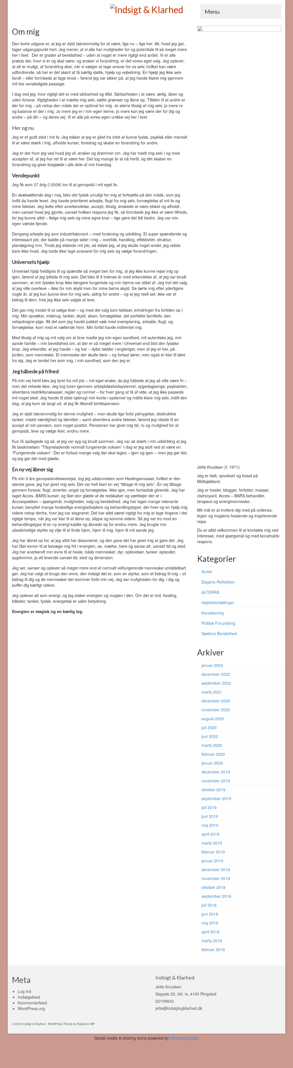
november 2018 (215, 878)
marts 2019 (211, 843)
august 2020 (212, 718)
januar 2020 (212, 763)
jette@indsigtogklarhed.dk (178, 1008)
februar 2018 (213, 949)
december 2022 (215, 674)
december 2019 (215, 772)
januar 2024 (212, 665)
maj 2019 (209, 825)
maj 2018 (209, 923)
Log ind (24, 991)
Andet (206, 571)
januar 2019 (212, 860)
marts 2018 (211, 940)
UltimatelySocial (184, 1038)
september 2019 (216, 798)
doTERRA (210, 592)
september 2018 (216, 896)
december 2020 (215, 701)
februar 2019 (213, 852)
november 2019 (215, 781)
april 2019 (210, 834)
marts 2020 (211, 745)
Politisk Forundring (218, 623)
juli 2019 (209, 807)
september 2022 (216, 683)
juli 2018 (209, 905)
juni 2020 (209, 736)
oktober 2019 (213, 789)
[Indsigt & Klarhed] (146, 9)
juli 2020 (209, 727)
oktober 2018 (213, 887)
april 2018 (210, 931)
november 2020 (215, 709)
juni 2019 (209, 816)
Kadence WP (86, 1024)
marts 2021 (211, 692)
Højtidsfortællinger (217, 602)
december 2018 (215, 869)
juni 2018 (209, 914)
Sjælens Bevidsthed (219, 633)
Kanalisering (212, 613)
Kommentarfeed (32, 1003)
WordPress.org (31, 1008)
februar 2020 (213, 754)
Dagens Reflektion (218, 582)
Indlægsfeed (29, 997)
